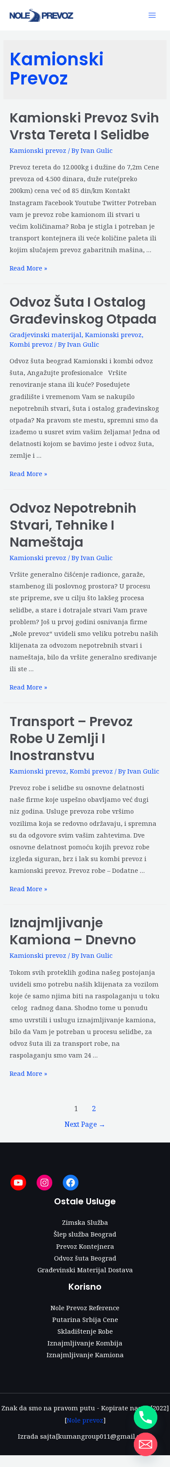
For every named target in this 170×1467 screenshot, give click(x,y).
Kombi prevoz (31, 344)
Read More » (28, 268)
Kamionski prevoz (38, 150)
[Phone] (145, 1417)
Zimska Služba (85, 1222)
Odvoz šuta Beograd (85, 1258)
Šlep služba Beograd (85, 1234)
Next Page (85, 1124)
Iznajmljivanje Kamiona (85, 1354)
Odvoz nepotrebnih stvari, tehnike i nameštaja (73, 525)
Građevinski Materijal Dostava (85, 1269)
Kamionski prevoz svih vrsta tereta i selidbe (84, 126)
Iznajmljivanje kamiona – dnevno (73, 931)
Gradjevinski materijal (46, 334)
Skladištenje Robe (85, 1331)
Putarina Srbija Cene (85, 1319)
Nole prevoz (85, 1420)
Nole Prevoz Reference (85, 1307)
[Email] (145, 1444)
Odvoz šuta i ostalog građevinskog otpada (83, 310)
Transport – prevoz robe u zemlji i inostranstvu (71, 738)
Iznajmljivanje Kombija (85, 1343)
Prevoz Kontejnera (85, 1246)
